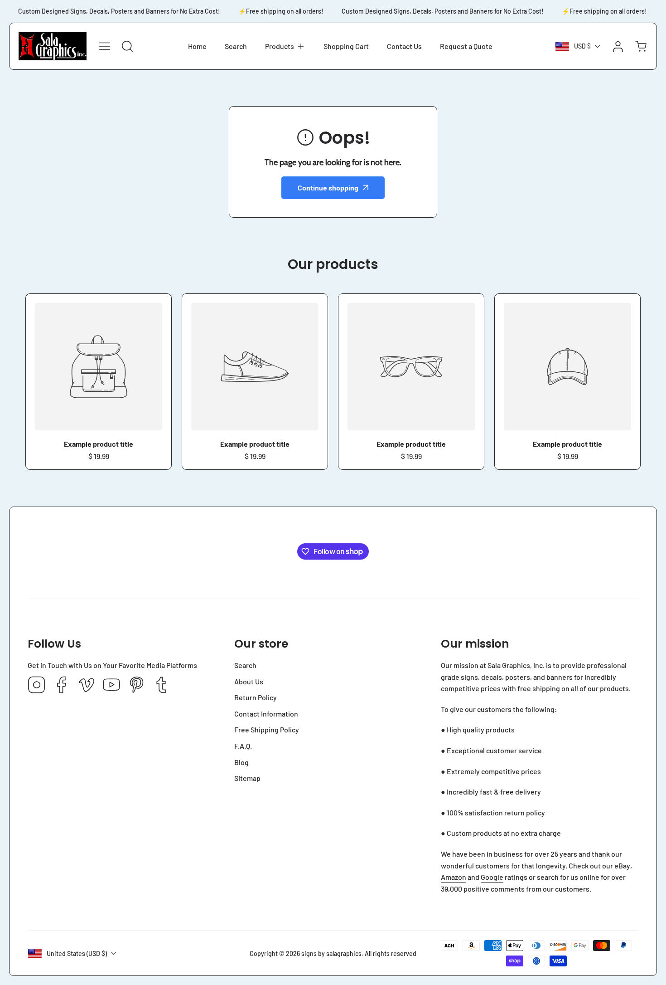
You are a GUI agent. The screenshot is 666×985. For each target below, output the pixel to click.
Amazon (453, 877)
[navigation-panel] (104, 46)
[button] (285, 46)
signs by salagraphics (331, 953)
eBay (622, 865)
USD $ (582, 46)
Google (492, 877)
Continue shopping (328, 187)
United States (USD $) (77, 953)
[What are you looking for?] (127, 46)
